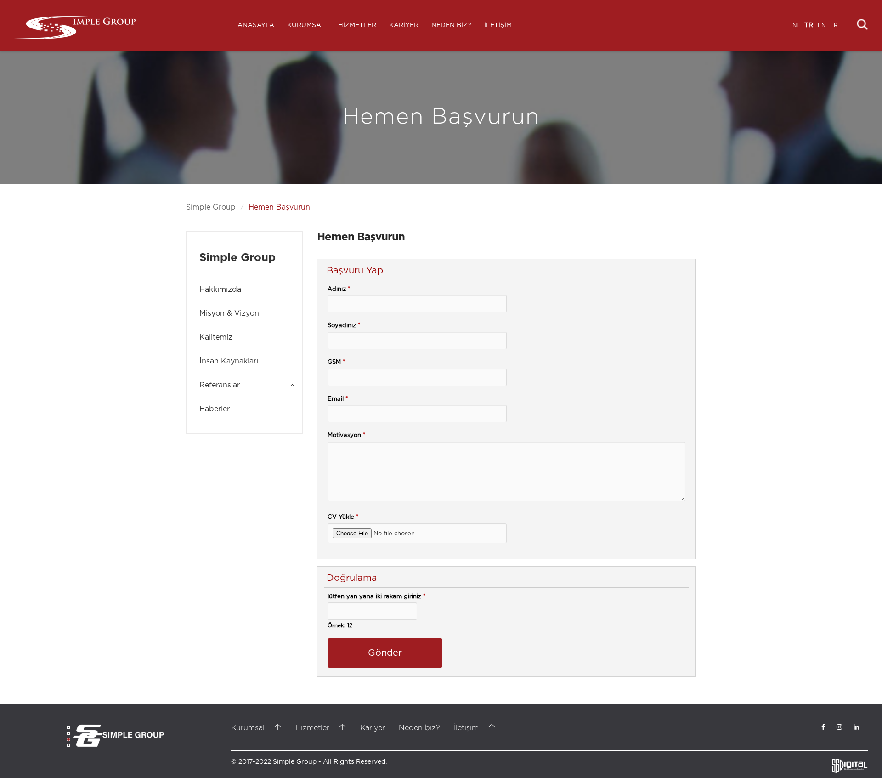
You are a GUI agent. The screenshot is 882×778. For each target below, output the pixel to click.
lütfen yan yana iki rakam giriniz (377, 597)
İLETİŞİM (498, 25)
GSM (336, 362)
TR (808, 25)
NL (796, 25)
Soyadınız (344, 326)
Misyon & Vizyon (229, 313)
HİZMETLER (357, 25)
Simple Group (211, 207)
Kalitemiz (215, 337)
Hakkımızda (220, 289)
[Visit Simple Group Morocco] (118, 735)
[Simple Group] (75, 27)
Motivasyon (347, 435)
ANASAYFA (255, 25)
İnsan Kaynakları (228, 361)
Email (338, 399)
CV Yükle (343, 517)
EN (821, 25)
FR (834, 25)
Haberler (214, 409)
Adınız (339, 289)
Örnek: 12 (340, 625)
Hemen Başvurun (279, 207)
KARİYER (403, 25)
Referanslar (219, 385)
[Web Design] (849, 766)
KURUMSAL (306, 25)
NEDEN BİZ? (451, 25)
